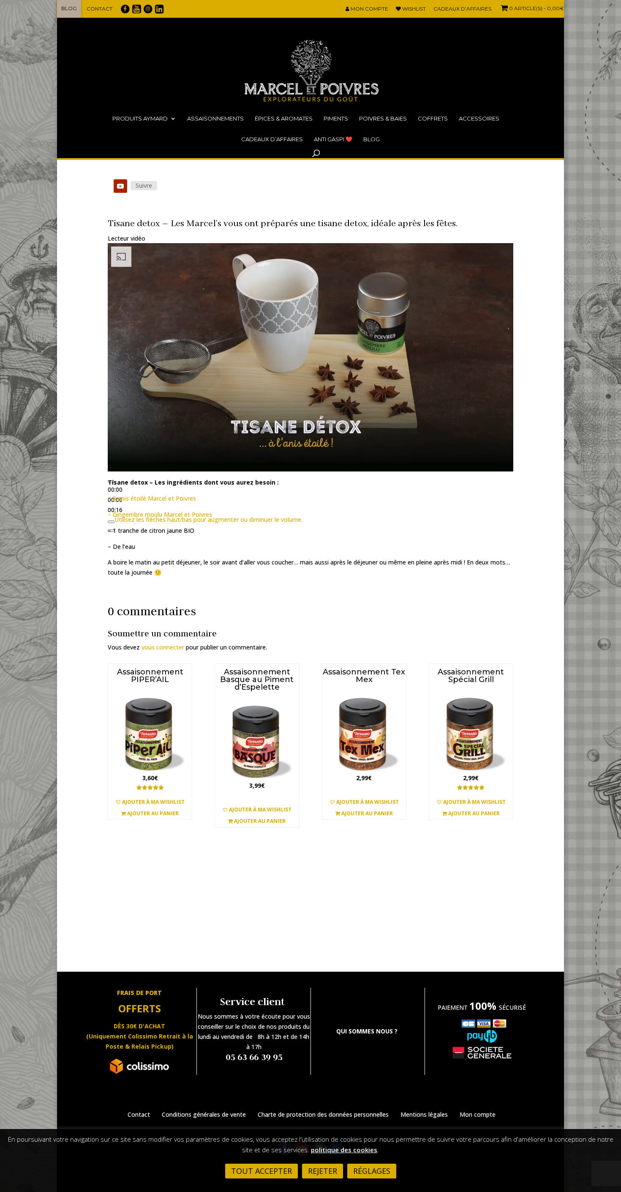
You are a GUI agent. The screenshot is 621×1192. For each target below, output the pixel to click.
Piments (336, 118)
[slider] (208, 519)
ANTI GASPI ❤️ (333, 139)
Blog (69, 8)
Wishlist (413, 9)
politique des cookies (344, 1149)
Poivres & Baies (383, 118)
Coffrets (433, 118)
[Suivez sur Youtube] (120, 186)
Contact (99, 8)
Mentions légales (424, 1114)
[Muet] (111, 522)
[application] (310, 357)
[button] (150, 802)
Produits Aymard (140, 118)
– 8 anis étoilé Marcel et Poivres (153, 498)
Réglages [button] (371, 1171)
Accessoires (479, 118)
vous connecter (163, 647)
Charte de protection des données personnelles (323, 1114)
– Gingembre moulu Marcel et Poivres (161, 514)
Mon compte (368, 9)
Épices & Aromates (284, 118)
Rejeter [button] (322, 1171)
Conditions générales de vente (204, 1114)
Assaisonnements (215, 118)
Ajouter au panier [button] (152, 813)
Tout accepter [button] (261, 1171)
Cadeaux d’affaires (462, 9)
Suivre (144, 185)
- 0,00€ (536, 8)
